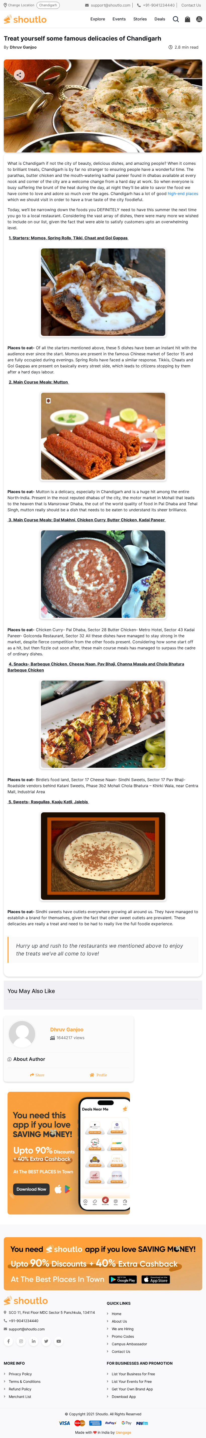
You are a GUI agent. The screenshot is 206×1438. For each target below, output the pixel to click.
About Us (119, 1321)
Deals (159, 18)
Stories (140, 18)
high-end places (183, 193)
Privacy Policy (20, 1374)
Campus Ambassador (129, 1344)
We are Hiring (123, 1329)
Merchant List (20, 1396)
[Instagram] (21, 1341)
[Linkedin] (33, 1341)
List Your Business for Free (133, 1374)
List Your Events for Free (132, 1381)
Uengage (123, 1432)
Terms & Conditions (24, 1381)
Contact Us (191, 5)
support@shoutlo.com (110, 5)
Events (119, 18)
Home (116, 1314)
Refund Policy (20, 1389)
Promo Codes (123, 1336)
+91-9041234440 (158, 5)
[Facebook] (8, 1341)
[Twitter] (46, 1341)
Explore (97, 18)
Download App (124, 1396)
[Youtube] (58, 1341)
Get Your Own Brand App (132, 1389)
